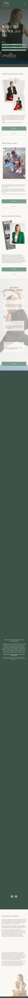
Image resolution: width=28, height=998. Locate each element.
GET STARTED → (14, 363)
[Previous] (12, 896)
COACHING (14, 47)
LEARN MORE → (14, 128)
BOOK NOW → (14, 133)
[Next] (16, 896)
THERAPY (14, 44)
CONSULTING (14, 50)
